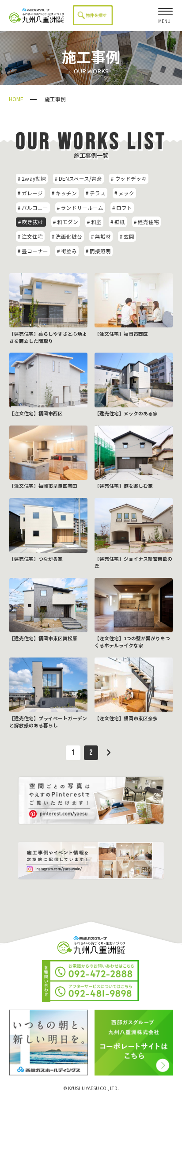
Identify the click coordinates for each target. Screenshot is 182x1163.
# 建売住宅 (146, 221)
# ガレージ (30, 193)
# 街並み (67, 251)
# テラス (96, 193)
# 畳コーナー (33, 251)
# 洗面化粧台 (67, 236)
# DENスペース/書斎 (78, 178)
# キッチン (64, 193)
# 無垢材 (101, 236)
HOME (16, 99)
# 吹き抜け (30, 221)
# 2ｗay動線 (32, 178)
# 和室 (94, 221)
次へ (109, 752)
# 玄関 (127, 236)
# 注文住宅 (30, 236)
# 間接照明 (98, 251)
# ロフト (122, 207)
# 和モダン (65, 221)
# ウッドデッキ (129, 178)
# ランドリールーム (80, 207)
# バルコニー (33, 207)
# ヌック (124, 193)
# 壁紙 (117, 221)
